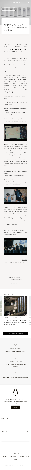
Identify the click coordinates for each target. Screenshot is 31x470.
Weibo (15, 459)
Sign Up (15, 407)
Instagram (4, 456)
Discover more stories (15, 333)
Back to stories (9, 9)
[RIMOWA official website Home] (15, 2)
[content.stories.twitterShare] (18, 284)
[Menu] (2, 2)
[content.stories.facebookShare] (13, 284)
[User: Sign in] (28, 2)
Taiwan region (12, 448)
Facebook (15, 456)
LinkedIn (22, 456)
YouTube (10, 456)
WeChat (27, 456)
